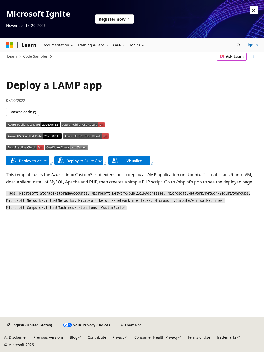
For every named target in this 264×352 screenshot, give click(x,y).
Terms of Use (199, 337)
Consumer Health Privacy (156, 337)
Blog (74, 337)
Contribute (97, 337)
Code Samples (35, 56)
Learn (12, 56)
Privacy (118, 337)
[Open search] (238, 45)
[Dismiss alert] (254, 10)
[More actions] (253, 57)
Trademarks (226, 337)
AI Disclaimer (15, 337)
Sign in (252, 44)
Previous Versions (48, 337)
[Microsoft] (9, 45)
